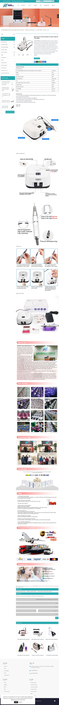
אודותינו (22, 5)
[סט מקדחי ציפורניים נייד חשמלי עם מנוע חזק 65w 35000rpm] (37, 647)
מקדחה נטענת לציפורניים (20, 591)
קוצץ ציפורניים (3, 67)
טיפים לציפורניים (4, 52)
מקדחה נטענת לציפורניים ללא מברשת (45, 591)
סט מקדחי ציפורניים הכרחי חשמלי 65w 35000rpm (51, 639)
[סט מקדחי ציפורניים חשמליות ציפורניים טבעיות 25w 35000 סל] (19, 54)
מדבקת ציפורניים (4, 65)
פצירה (2, 60)
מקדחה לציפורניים (39, 29)
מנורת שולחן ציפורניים (5, 73)
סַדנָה (5, 668)
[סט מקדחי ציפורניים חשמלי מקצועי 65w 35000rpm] (37, 631)
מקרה (5, 672)
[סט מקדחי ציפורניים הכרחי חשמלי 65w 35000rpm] (51, 631)
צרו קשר (53, 5)
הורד (40, 5)
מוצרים (29, 5)
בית (18, 5)
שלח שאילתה (46, 5)
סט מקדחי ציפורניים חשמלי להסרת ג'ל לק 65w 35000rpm (22, 639)
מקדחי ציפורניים (4, 49)
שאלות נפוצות (6, 675)
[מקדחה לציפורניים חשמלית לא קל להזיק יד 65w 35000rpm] (51, 647)
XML (5, 689)
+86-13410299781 (6, 1)
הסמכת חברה (6, 670)
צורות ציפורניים (4, 62)
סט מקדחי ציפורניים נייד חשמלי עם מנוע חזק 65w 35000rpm (37, 655)
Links (5, 682)
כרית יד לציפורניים (4, 70)
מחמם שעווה (3, 57)
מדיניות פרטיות (14, 699)
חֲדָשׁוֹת (35, 5)
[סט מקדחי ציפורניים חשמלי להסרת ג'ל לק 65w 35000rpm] (23, 631)
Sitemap (5, 684)
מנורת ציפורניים (4, 41)
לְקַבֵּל (16, 702)
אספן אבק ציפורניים (4, 47)
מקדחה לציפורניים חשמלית (30, 29)
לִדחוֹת (20, 702)
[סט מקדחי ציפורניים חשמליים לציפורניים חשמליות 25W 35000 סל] (8, 5)
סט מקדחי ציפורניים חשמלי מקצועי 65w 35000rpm (37, 639)
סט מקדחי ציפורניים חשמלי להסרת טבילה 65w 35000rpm (22, 655)
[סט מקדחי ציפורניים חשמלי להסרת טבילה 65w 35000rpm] (23, 647)
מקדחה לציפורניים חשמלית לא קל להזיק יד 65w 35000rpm (51, 655)
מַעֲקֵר (2, 54)
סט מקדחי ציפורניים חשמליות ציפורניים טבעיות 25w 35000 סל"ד (12, 29)
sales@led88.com (19, 1)
